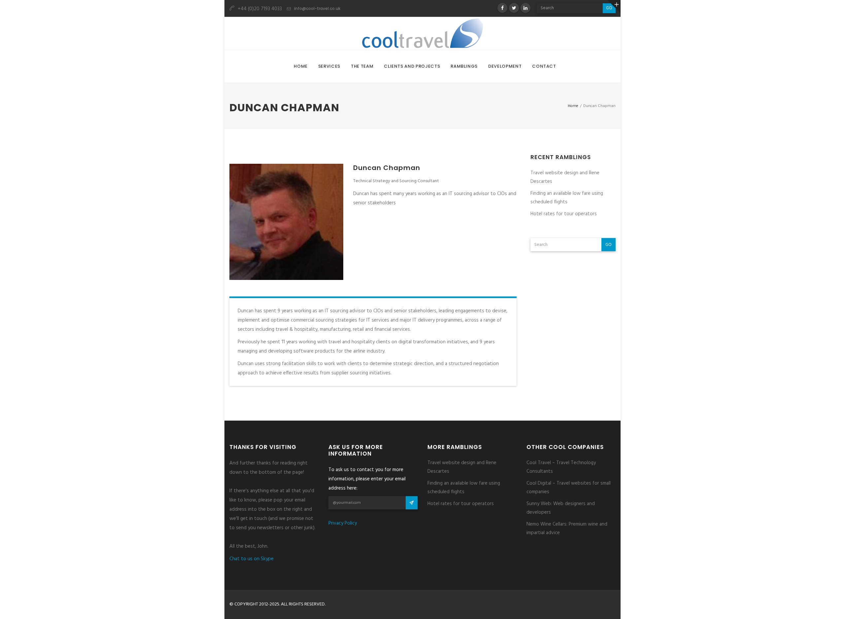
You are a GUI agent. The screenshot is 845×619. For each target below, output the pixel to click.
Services (329, 66)
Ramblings (464, 66)
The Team (362, 66)
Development (505, 66)
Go (608, 244)
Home (301, 66)
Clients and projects (412, 66)
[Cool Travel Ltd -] (422, 33)
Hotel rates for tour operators (563, 214)
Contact (544, 66)
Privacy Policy (342, 523)
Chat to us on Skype (251, 559)
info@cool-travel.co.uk (317, 8)
